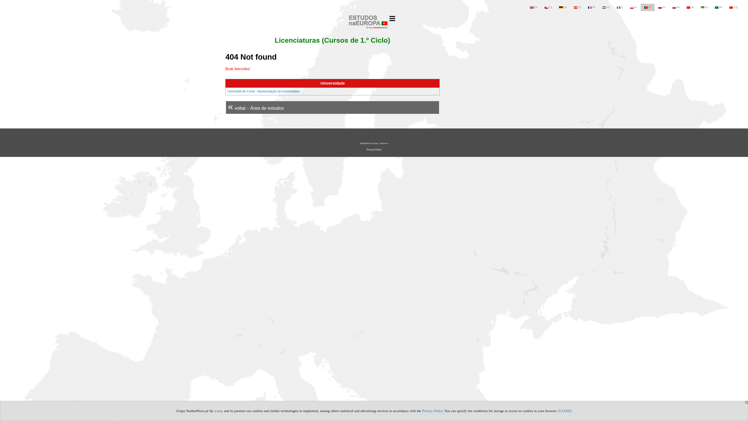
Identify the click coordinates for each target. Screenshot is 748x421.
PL (635, 7)
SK (678, 7)
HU (608, 7)
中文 (735, 7)
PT (649, 7)
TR (692, 7)
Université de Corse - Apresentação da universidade (264, 91)
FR (593, 7)
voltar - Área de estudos (256, 106)
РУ (663, 7)
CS (550, 7)
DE (565, 7)
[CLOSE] (565, 411)
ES (579, 7)
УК (706, 7)
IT (622, 7)
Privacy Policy (432, 411)
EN (536, 7)
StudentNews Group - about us (374, 143)
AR (720, 7)
